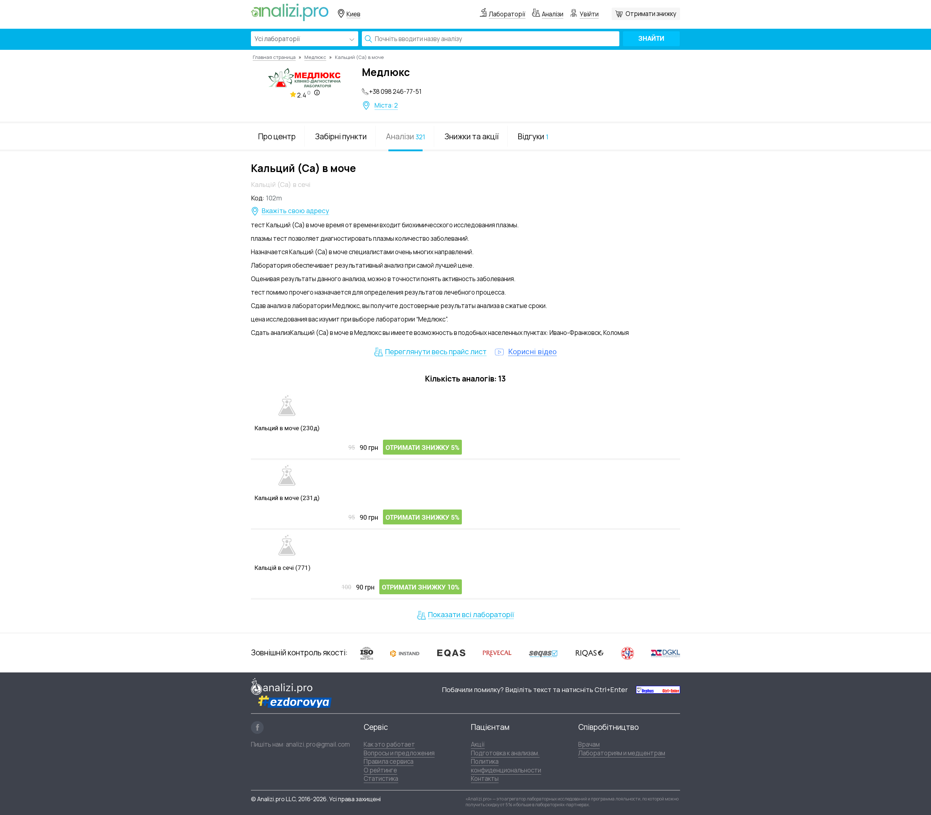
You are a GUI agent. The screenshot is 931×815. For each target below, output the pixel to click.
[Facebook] (257, 727)
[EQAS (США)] (451, 653)
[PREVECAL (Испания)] (497, 653)
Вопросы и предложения (399, 753)
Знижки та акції (471, 136)
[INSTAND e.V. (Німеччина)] (404, 653)
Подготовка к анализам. (505, 753)
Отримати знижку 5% (422, 447)
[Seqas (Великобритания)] (543, 653)
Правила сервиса (388, 761)
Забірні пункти (341, 136)
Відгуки (533, 136)
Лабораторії (507, 14)
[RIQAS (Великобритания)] (589, 652)
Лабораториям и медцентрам (621, 753)
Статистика (381, 778)
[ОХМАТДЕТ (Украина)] (627, 653)
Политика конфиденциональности (506, 765)
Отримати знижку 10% (420, 587)
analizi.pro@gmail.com (318, 744)
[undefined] (658, 690)
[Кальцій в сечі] (286, 545)
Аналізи (552, 14)
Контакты (485, 778)
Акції (478, 744)
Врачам (589, 744)
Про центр (277, 136)
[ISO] (366, 653)
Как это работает (389, 744)
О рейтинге (380, 770)
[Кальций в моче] (286, 405)
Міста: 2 (386, 105)
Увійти (589, 14)
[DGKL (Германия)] (665, 652)
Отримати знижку (651, 13)
